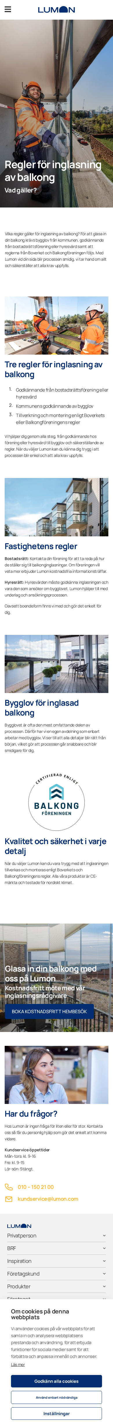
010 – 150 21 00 (36, 1186)
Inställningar (56, 1414)
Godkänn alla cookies (56, 1381)
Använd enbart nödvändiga (56, 1397)
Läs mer (18, 1364)
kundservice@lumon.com (48, 1198)
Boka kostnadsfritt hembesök (49, 1011)
